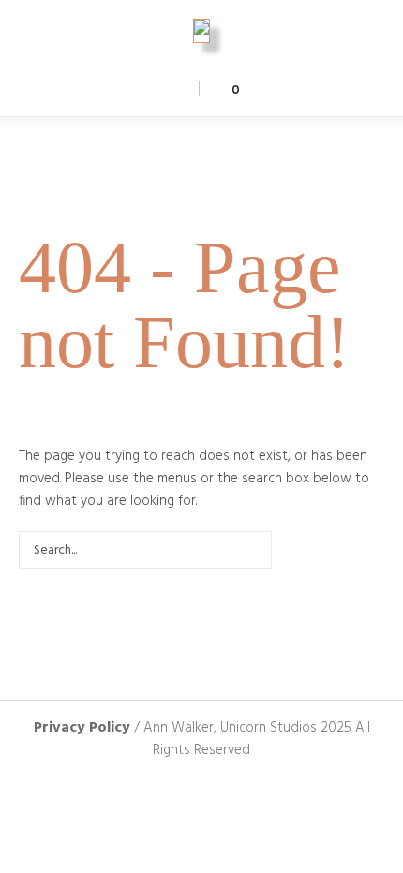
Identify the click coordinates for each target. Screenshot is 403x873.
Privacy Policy (82, 728)
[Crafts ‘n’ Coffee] (201, 31)
